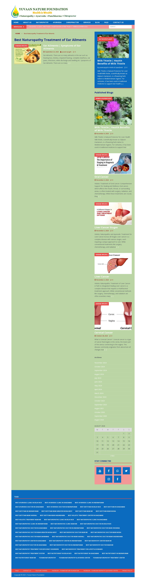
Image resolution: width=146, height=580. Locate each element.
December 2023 (100, 397)
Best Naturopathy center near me (98, 541)
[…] (69, 63)
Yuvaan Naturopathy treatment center (109, 558)
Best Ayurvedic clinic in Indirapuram (89, 503)
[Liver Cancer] (113, 263)
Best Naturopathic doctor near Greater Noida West (36, 532)
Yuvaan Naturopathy (47, 558)
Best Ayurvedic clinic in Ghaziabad (58, 503)
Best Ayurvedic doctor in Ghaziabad (29, 507)
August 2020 (99, 420)
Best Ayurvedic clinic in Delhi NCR (28, 503)
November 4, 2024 (102, 134)
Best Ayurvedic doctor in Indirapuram (62, 507)
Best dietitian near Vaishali (26, 515)
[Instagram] (108, 479)
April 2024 (98, 389)
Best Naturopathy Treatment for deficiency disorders (37, 549)
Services (87, 22)
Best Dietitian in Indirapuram (26, 511)
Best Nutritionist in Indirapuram (115, 553)
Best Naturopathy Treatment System (30, 553)
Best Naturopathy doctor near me (99, 545)
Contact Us (118, 22)
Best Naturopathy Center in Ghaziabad (30, 541)
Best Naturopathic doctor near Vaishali (68, 537)
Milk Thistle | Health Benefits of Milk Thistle (111, 62)
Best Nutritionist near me (25, 558)
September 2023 (101, 405)
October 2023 (100, 401)
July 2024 (98, 378)
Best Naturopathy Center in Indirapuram (65, 541)
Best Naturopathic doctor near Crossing (103, 528)
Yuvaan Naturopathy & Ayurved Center (74, 558)
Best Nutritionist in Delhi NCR (59, 553)
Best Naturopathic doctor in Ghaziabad (31, 528)
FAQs (106, 22)
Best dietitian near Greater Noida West (57, 511)
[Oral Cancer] (113, 163)
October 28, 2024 (102, 336)
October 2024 (100, 367)
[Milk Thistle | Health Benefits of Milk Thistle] (113, 46)
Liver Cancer (102, 276)
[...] (122, 84)
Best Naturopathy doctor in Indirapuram (66, 545)
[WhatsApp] (117, 470)
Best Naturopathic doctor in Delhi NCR (95, 524)
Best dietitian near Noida (106, 511)
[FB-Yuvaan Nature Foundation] (108, 470)
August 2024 (99, 374)
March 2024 (99, 393)
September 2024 (101, 370)
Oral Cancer (102, 176)
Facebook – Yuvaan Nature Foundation (65, 570)
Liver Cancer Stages (106, 227)
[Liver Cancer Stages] (113, 213)
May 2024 (98, 386)
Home (16, 22)
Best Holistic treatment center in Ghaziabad (85, 515)
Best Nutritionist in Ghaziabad (86, 553)
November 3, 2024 (102, 180)
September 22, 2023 (52, 52)
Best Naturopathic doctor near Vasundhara (105, 537)
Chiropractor (72, 22)
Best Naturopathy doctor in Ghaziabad (31, 545)
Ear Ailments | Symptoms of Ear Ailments (62, 47)
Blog (97, 22)
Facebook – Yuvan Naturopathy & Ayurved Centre (100, 570)
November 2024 (101, 363)
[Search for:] (120, 27)
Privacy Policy (127, 570)
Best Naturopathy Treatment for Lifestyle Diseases (82, 549)
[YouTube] (100, 470)
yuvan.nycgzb (66, 52)
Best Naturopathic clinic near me (64, 524)
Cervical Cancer (104, 332)
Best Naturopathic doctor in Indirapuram (67, 528)
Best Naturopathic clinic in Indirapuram (31, 524)
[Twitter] (126, 470)
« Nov (112, 456)
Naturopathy (42, 22)
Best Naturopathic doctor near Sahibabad (32, 537)
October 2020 (100, 412)
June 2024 (98, 382)
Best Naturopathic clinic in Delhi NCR (59, 520)
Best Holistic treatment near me (28, 520)
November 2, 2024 (102, 231)
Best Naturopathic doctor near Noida (106, 532)
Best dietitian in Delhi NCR (90, 507)
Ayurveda (57, 22)
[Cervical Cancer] (113, 316)
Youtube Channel (41, 570)
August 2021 (99, 408)
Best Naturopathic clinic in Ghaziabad (92, 520)
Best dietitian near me (84, 511)
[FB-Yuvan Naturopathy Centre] (117, 479)
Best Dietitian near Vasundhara (52, 515)
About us (27, 22)
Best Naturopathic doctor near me (74, 532)
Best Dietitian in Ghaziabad (114, 507)
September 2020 (101, 416)
